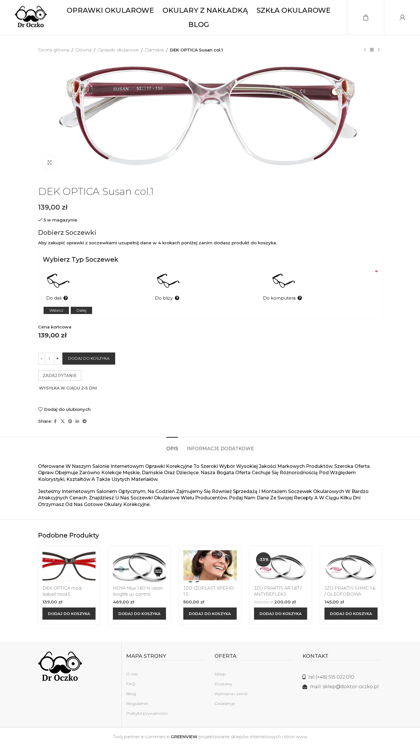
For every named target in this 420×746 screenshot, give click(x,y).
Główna (83, 50)
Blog (131, 693)
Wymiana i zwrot (231, 693)
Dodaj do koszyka (88, 358)
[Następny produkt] (378, 50)
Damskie (154, 50)
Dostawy (223, 683)
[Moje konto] (402, 17)
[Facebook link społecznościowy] (55, 421)
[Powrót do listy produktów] (371, 50)
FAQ (130, 683)
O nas (132, 674)
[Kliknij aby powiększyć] (49, 162)
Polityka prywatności (146, 713)
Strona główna (53, 50)
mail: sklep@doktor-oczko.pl (344, 686)
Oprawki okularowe (118, 50)
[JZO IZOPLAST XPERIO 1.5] (209, 566)
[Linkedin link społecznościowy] (77, 421)
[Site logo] (31, 17)
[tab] (172, 446)
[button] (69, 613)
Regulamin (137, 703)
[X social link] (62, 421)
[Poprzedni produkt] (364, 50)
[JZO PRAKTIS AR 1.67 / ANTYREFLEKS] (280, 566)
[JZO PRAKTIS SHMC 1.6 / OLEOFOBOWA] (351, 566)
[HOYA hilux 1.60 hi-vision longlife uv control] (139, 566)
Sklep (220, 674)
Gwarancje (224, 703)
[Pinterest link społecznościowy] (70, 421)
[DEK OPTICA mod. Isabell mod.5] (69, 566)
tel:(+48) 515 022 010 (331, 677)
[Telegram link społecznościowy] (84, 421)
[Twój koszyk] (366, 17)
